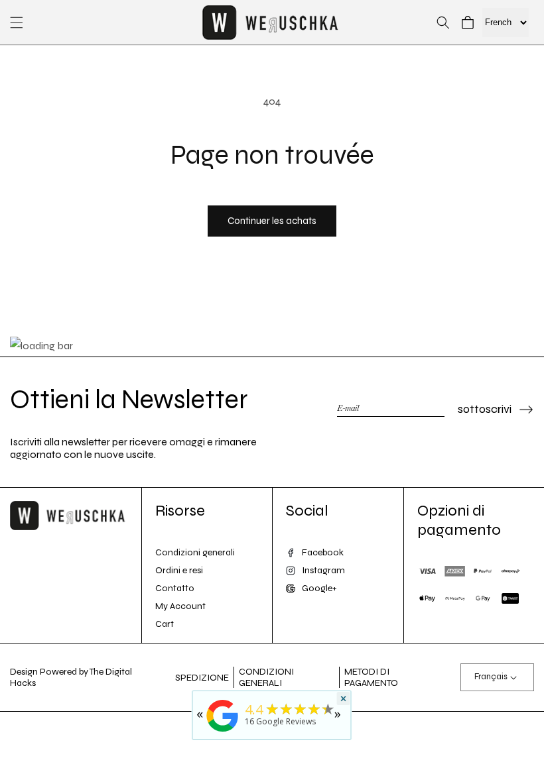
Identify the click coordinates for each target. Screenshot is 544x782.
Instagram (323, 570)
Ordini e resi (179, 570)
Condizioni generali (195, 552)
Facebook (323, 552)
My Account (180, 606)
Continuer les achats (272, 221)
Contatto (174, 588)
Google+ (319, 588)
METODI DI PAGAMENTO (371, 677)
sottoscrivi (484, 409)
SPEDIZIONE (202, 677)
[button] (16, 22)
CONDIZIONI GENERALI (266, 677)
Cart (164, 624)
